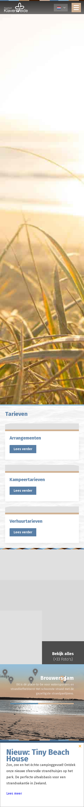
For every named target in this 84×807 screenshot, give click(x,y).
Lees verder (23, 449)
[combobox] (61, 7)
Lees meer (14, 793)
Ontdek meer (61, 699)
